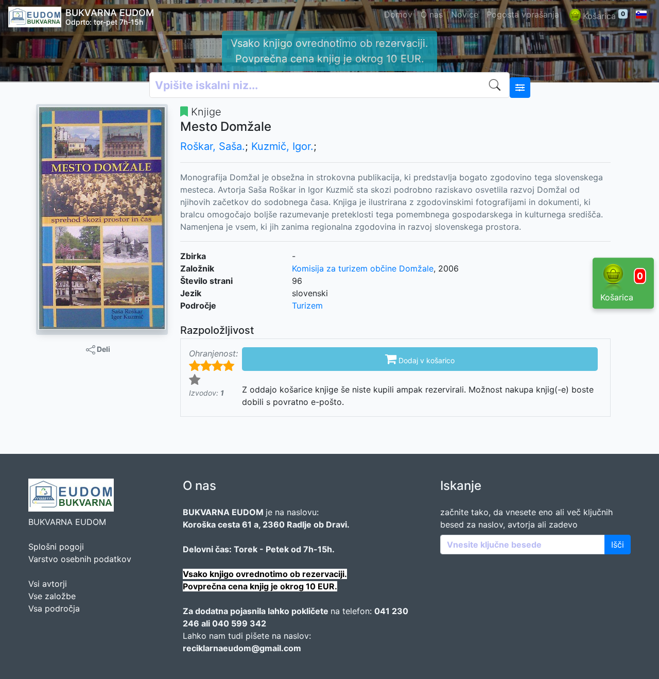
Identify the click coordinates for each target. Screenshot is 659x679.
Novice (464, 14)
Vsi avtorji (47, 584)
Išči (617, 544)
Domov (398, 14)
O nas (432, 14)
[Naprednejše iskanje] (520, 87)
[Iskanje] (497, 85)
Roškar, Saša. (212, 146)
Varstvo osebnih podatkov (79, 559)
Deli (102, 349)
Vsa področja (54, 608)
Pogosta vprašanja (523, 14)
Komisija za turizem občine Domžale (362, 268)
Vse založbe (52, 596)
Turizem (307, 305)
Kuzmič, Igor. (282, 146)
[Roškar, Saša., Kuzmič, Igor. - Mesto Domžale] (102, 218)
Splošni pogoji (56, 546)
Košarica (604, 15)
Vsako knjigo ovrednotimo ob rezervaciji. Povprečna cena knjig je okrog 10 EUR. (329, 51)
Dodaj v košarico (420, 358)
